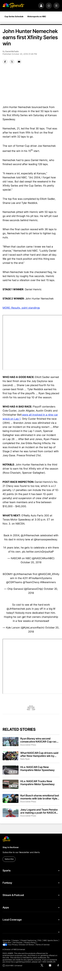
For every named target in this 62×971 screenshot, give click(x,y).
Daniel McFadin (12, 51)
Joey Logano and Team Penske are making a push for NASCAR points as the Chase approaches (39, 811)
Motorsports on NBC (36, 16)
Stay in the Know (11, 847)
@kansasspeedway (45, 539)
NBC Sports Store (50, 940)
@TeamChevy (31, 582)
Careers (15, 940)
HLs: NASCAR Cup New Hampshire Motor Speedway (37, 769)
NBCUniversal (19, 949)
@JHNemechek (30, 535)
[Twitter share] (12, 61)
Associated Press (28, 745)
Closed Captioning (28, 940)
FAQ (39, 940)
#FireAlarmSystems (40, 578)
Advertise (7, 940)
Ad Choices (18, 942)
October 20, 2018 (31, 562)
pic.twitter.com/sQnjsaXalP (38, 551)
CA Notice (30, 945)
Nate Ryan (24, 759)
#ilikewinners (48, 582)
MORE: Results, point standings (21, 307)
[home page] (13, 6)
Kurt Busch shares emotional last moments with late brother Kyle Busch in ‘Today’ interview (39, 797)
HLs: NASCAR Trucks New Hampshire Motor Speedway (37, 783)
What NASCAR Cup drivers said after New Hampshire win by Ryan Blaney (39, 754)
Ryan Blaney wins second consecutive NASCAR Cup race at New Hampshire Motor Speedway (39, 740)
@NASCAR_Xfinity (48, 574)
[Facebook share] (5, 61)
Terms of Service (43, 945)
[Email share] (19, 61)
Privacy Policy (30, 942)
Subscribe (9, 859)
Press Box (7, 942)
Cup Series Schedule (14, 16)
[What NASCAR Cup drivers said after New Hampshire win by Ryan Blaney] (11, 755)
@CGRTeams (14, 582)
